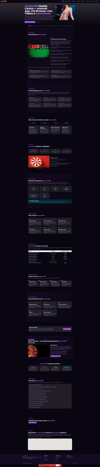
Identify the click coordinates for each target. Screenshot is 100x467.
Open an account (30, 22)
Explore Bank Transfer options (55, 356)
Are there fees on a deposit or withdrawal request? (37, 399)
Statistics (83, 1)
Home (63, 1)
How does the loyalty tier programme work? (36, 403)
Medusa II (91, 1)
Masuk (58, 465)
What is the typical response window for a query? (37, 395)
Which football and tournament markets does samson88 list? (39, 401)
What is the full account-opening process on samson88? (38, 397)
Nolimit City (74, 1)
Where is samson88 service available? (35, 384)
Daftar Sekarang (51, 465)
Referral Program (68, 1)
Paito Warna (79, 1)
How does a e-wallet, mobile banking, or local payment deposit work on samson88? (42, 386)
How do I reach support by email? (34, 407)
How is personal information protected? (35, 405)
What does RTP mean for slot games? (35, 388)
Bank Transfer (96, 1)
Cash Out (87, 1)
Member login (37, 21)
